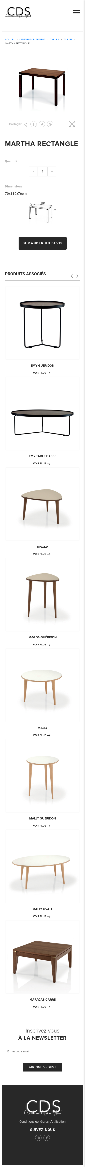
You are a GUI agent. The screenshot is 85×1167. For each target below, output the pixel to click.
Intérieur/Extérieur (32, 39)
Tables (54, 39)
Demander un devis (43, 243)
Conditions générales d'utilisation (42, 1121)
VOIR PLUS (39, 372)
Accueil (10, 39)
